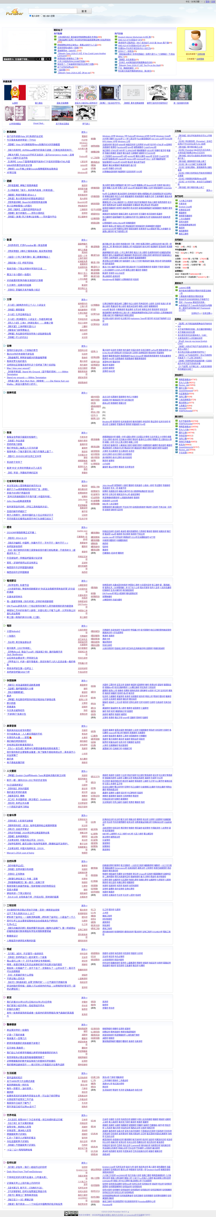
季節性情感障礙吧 (128, 1032)
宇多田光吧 (127, 353)
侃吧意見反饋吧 (115, 1184)
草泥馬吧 (144, 687)
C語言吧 (83, 162)
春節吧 (129, 708)
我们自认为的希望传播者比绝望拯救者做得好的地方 (32, 1052)
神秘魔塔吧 (82, 206)
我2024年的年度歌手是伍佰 (20, 354)
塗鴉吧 (111, 793)
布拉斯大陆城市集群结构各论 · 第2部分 (134, 71)
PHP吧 (84, 140)
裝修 (93, 1005)
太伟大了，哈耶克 (125, 51)
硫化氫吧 (112, 882)
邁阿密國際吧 (132, 531)
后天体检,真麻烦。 (16, 1048)
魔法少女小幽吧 (109, 267)
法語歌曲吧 (119, 359)
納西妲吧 (114, 214)
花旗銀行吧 (117, 748)
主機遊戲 (95, 218)
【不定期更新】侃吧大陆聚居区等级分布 (27, 1191)
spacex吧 (113, 733)
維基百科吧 (131, 145)
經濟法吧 (130, 822)
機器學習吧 (161, 159)
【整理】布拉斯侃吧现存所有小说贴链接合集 (29, 333)
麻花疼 (10, 759)
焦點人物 (95, 487)
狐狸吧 (130, 711)
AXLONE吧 (119, 273)
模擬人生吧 (148, 188)
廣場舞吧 (124, 799)
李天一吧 (114, 488)
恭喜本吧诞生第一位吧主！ (20, 668)
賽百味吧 (133, 699)
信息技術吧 (131, 172)
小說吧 (84, 334)
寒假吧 (121, 467)
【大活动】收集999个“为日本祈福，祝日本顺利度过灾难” (35, 1119)
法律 (93, 822)
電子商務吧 (113, 739)
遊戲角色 (95, 214)
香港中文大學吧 (145, 439)
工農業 (94, 736)
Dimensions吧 (121, 868)
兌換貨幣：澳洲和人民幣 (19, 1130)
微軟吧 (84, 763)
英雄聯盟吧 (150, 226)
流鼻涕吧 (138, 1041)
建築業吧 (106, 922)
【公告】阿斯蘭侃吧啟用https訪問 (192, 179)
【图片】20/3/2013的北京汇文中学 (24, 456)
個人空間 (95, 1178)
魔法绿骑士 (183, 403)
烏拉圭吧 (83, 1141)
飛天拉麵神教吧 (121, 687)
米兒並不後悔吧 (160, 318)
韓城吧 (162, 1119)
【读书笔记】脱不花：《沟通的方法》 (25, 1188)
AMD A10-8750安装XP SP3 (130, 40)
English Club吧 (108, 1167)
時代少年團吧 (132, 397)
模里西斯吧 (107, 1140)
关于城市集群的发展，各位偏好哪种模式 (195, 329)
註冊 (213, 2)
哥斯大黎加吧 (134, 1134)
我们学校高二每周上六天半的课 (22, 448)
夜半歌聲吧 (82, 648)
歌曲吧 (84, 358)
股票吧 (105, 742)
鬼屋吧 (84, 748)
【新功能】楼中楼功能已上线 (190, 147)
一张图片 (11, 636)
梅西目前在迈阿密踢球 (18, 572)
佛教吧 (84, 796)
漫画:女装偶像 (62, 103)
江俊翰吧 (112, 424)
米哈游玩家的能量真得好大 (20, 745)
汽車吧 (84, 1088)
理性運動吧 (161, 1167)
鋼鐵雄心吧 (141, 185)
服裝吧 (105, 702)
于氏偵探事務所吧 (143, 267)
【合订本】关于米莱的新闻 (20, 1123)
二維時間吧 (109, 877)
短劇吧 (145, 718)
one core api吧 (157, 139)
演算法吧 (141, 868)
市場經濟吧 (155, 828)
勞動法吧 (83, 833)
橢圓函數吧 (109, 868)
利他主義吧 (161, 787)
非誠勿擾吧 (117, 600)
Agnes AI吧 (131, 159)
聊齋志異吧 (129, 315)
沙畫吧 (117, 793)
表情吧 (111, 718)
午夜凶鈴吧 (82, 672)
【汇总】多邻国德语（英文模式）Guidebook (29, 799)
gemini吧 (131, 156)
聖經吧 (119, 796)
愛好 (93, 692)
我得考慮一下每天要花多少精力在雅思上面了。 (30, 451)
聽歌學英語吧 (114, 356)
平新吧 (161, 267)
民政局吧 (106, 501)
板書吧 (165, 448)
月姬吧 (160, 185)
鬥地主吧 (141, 534)
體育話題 (95, 550)
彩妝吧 (146, 702)
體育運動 (95, 533)
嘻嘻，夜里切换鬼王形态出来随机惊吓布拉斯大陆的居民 (34, 964)
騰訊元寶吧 (140, 156)
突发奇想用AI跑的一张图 (67, 48)
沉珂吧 (135, 353)
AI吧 (125, 156)
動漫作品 (95, 255)
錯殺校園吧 (133, 229)
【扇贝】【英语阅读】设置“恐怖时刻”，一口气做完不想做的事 (37, 982)
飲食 (93, 698)
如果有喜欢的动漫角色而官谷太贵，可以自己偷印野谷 (33, 1095)
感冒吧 (127, 1029)
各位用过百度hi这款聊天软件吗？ (192, 352)
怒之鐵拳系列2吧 (143, 217)
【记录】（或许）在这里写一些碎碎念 (25, 953)
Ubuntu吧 (118, 139)
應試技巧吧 (129, 448)
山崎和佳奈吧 (156, 244)
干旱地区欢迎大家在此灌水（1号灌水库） (27, 1177)
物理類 (94, 875)
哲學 (93, 788)
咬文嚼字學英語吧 (144, 775)
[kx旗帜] (15, 100)
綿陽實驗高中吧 (109, 437)
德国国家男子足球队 (17, 1134)
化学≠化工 (12, 924)
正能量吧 (128, 965)
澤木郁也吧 (117, 247)
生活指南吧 (82, 1078)
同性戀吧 (126, 953)
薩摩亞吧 (158, 1151)
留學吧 (111, 461)
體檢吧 (84, 1048)
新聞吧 (84, 497)
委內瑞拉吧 (146, 1145)
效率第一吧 (141, 1170)
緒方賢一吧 (167, 244)
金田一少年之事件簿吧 (123, 252)
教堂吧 (136, 796)
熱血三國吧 (152, 202)
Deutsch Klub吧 (153, 1170)
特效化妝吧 (82, 658)
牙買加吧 (106, 1134)
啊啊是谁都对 (184, 380)
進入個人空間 (49, 16)
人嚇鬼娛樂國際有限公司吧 (141, 313)
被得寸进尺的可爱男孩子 (157, 103)
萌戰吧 (144, 270)
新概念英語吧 (138, 778)
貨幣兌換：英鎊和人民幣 (19, 1127)
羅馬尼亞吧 (135, 1128)
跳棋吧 (119, 534)
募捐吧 (136, 498)
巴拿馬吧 (160, 1131)
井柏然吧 (146, 422)
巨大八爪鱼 (183, 383)
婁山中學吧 (113, 467)
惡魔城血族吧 (156, 217)
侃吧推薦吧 (167, 1190)
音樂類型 (95, 365)
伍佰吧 (84, 354)
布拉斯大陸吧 (108, 318)
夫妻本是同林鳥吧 (120, 585)
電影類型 (95, 631)
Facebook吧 (122, 147)
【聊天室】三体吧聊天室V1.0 (21, 326)
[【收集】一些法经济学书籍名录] (110, 100)
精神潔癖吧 (82, 1065)
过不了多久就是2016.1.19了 (21, 913)
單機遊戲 (95, 188)
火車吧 (105, 745)
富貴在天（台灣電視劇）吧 (116, 588)
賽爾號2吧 (106, 202)
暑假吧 (84, 448)
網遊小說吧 (143, 306)
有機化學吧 (121, 882)
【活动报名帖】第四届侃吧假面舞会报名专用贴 (77, 37)
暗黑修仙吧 (111, 205)
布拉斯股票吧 (118, 1201)
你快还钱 (182, 436)
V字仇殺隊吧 (117, 633)
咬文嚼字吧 (125, 318)
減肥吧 (84, 1035)
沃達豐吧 (141, 733)
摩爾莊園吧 (109, 196)
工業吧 (126, 736)
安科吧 (117, 318)
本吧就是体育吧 (14, 546)
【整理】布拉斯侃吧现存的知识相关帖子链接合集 (31, 699)
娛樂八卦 (95, 418)
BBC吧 (105, 504)
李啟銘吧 (166, 485)
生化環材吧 (123, 451)
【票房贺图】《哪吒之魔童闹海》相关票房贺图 (29, 251)
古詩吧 (157, 304)
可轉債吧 (130, 742)
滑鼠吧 (119, 153)
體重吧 (84, 1038)
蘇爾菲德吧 (165, 1170)
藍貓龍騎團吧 (140, 258)
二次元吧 (118, 702)
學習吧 (84, 1081)
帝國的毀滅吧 (159, 648)
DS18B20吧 (157, 932)
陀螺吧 (119, 874)
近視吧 (84, 1061)
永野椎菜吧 (143, 353)
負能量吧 (106, 965)
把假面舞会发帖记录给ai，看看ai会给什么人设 (77, 45)
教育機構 (95, 439)
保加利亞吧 (125, 1128)
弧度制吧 (112, 886)
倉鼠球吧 (139, 188)
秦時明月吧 (157, 255)
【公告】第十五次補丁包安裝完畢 (192, 164)
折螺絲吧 (136, 205)
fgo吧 (104, 194)
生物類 (94, 889)
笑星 (93, 403)
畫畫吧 (105, 793)
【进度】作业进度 (16, 440)
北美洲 (94, 1134)
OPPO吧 (118, 168)
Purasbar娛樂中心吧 (146, 1201)
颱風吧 (111, 892)
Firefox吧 (168, 139)
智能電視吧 (107, 162)
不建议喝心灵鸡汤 (16, 978)
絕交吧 (84, 961)
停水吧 (84, 1006)
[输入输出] (39, 100)
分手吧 (140, 953)
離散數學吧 (149, 865)
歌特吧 (126, 702)
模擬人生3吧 (112, 188)
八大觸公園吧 (133, 687)
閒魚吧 (84, 1107)
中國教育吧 (147, 445)
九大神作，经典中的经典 (19, 285)
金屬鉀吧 (153, 880)
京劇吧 (125, 802)
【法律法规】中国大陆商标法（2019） (26, 848)
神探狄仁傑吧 (133, 585)
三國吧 (145, 781)
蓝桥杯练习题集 (14, 444)
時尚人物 (95, 412)
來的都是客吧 (128, 590)
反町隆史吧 (129, 400)
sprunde (182, 408)
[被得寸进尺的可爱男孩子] (157, 100)
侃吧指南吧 (125, 1190)
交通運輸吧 (113, 745)
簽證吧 (117, 714)
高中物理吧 (161, 877)
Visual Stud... (38, 123)
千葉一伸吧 (135, 244)
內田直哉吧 (137, 247)
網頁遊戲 (95, 204)
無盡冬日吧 (149, 196)
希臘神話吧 (119, 315)
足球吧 (84, 563)
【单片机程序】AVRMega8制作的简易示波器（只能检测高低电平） (40, 150)
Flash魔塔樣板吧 (144, 139)
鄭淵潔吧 (155, 309)
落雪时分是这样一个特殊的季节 (22, 350)
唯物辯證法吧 (112, 790)
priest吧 (105, 309)
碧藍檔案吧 (129, 196)
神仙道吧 (154, 205)
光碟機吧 (135, 153)
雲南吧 (133, 1122)
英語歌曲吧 (129, 359)
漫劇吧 (133, 718)
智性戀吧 (120, 965)
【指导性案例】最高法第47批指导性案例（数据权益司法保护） (38, 843)
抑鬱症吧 (106, 1032)
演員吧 (111, 636)
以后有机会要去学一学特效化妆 (22, 658)
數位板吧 (126, 153)
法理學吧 (159, 819)
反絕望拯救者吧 (139, 507)
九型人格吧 (138, 834)
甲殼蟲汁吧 (82, 663)
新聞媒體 (95, 504)
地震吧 (105, 892)
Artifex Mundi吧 (119, 223)
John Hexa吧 (108, 485)
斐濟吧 (119, 1151)
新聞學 (94, 846)
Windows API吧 (142, 136)
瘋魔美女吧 (107, 633)
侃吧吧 (84, 1167)
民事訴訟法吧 (108, 819)
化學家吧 (161, 880)
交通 (93, 745)
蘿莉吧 (138, 270)
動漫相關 (95, 270)
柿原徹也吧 (125, 244)
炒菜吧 (151, 691)
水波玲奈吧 (133, 214)
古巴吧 (143, 1134)
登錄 (207, 2)
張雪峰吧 (118, 485)
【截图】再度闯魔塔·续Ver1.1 (21, 195)
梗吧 (147, 685)
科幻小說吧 (82, 323)
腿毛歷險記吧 (132, 593)
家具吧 (84, 1014)
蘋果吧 (111, 730)
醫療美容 (95, 1035)
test (179, 326)
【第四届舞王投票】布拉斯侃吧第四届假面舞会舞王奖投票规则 (84, 40)
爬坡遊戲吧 (139, 196)
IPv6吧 (147, 145)
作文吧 (119, 895)
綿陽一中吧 (109, 442)
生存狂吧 (164, 691)
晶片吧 (133, 165)
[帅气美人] (86, 121)
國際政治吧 (115, 837)
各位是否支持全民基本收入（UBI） (192, 335)
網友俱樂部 (96, 1170)
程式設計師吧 (118, 1084)
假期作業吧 (82, 441)
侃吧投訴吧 (127, 1187)
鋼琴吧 (111, 368)
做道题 (10, 1092)
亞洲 (93, 1121)
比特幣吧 (140, 145)
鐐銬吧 (84, 836)
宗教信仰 (95, 796)
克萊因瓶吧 (132, 868)
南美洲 (94, 1147)
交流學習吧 (82, 803)
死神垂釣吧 (82, 319)
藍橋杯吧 (83, 444)
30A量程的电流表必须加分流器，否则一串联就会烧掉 (33, 910)
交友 (93, 956)
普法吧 (151, 491)
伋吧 (136, 1167)
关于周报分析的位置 (186, 332)
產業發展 (95, 739)
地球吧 (138, 895)
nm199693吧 (121, 1175)
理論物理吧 (135, 877)
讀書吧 (169, 445)
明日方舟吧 (119, 196)
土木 (93, 913)
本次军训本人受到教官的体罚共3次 (24, 485)
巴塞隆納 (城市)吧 (156, 1125)
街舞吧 (117, 799)
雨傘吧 (139, 718)
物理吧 (84, 882)
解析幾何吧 (113, 871)
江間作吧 (112, 685)
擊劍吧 (149, 531)
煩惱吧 (84, 975)
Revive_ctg (183, 385)
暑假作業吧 (157, 448)
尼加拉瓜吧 (109, 1136)
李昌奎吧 (106, 488)
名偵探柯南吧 (153, 252)
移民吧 (84, 1092)
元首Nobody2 (13, 631)
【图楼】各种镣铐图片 (18, 836)
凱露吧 (159, 214)
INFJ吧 (130, 834)
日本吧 (84, 1120)
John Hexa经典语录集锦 (19, 501)
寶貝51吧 (124, 1170)
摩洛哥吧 (160, 1142)
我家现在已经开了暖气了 (19, 1103)
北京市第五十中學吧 (158, 437)
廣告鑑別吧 (82, 489)
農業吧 (119, 736)
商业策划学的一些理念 (18, 1030)
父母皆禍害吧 (108, 960)
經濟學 (94, 829)
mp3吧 (111, 359)
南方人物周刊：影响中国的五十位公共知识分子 (30, 515)
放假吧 (108, 510)
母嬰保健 (95, 1038)
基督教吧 (112, 796)
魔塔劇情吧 (82, 310)
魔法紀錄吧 (122, 194)
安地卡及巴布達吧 (132, 1131)
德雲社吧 (122, 403)
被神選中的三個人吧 (121, 313)
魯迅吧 (112, 309)
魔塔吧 (84, 185)
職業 (93, 1084)
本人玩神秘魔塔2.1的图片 (19, 206)
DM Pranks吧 (108, 593)
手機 (93, 168)
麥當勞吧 (120, 696)
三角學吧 (149, 868)
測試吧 (155, 1184)
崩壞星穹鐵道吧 (109, 208)
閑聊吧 (84, 965)
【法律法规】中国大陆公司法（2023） (26, 840)
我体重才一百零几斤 (17, 1038)
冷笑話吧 (152, 687)
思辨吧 (120, 693)
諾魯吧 (151, 1151)
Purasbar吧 (107, 1205)
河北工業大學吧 (121, 442)
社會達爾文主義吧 (148, 787)
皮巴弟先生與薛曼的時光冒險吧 (82, 642)
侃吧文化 (95, 1191)
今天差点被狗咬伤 (16, 710)
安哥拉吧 (122, 1142)
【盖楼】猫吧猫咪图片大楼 (20, 688)
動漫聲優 (95, 247)
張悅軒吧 (116, 422)
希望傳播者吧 (120, 1035)
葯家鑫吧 (138, 485)
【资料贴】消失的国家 (18, 788)
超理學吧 (141, 685)
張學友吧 (118, 353)
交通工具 (95, 1077)
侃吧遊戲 (95, 1201)
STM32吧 (115, 150)
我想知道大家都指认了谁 (67, 58)
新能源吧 (106, 925)
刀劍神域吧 (113, 258)
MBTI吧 (105, 834)
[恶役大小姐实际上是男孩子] (86, 100)
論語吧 (131, 781)
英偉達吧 (133, 733)
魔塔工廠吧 (82, 1195)
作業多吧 (83, 437)
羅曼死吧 (116, 362)
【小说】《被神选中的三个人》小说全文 (26, 305)
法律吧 (152, 819)
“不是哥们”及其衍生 (16, 714)
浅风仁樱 (182, 397)
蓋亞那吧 (156, 1148)
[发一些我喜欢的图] (181, 100)
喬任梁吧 (154, 422)
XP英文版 (11, 172)
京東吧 (166, 730)
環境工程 (95, 929)
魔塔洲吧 (83, 330)
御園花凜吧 (123, 214)
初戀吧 (111, 953)
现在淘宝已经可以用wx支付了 (21, 1106)
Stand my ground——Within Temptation (26, 377)
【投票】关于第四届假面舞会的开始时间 (195, 324)
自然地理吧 (134, 886)
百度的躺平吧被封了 (17, 511)
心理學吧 (113, 834)
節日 (93, 708)
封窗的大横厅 (13, 1009)
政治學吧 (106, 837)
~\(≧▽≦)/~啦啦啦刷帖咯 (19, 1149)
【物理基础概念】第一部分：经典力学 (25, 882)
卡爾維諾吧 (120, 309)
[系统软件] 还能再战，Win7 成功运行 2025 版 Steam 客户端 (143, 43)
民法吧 (84, 826)
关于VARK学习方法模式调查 (21, 1081)
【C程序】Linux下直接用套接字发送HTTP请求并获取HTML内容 (38, 161)
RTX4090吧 (150, 153)
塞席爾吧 (128, 1140)
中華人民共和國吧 (144, 1119)
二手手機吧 (107, 1080)
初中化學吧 (107, 454)
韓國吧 (155, 1119)
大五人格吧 (122, 834)
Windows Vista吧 (163, 136)
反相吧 (150, 874)
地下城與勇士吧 (121, 231)
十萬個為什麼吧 (125, 445)
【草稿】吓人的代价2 (17, 337)
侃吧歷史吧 (145, 1190)
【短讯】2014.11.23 (17, 538)
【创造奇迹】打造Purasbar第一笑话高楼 (27, 245)
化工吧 (84, 924)
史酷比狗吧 (147, 255)
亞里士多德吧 (110, 784)
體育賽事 (95, 537)
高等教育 (95, 451)
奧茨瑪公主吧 (108, 261)
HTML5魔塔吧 (118, 202)
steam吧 (131, 188)
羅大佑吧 (83, 361)
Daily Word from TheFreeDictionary (24, 1171)
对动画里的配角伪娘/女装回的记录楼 (25, 280)
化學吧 (84, 886)
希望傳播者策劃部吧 (111, 498)
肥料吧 (84, 917)
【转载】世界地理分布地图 (20, 869)
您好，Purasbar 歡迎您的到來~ (192, 302)
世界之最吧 (117, 802)
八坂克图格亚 (184, 400)
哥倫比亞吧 (123, 1148)
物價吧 (84, 853)
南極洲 (94, 1154)
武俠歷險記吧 (158, 194)
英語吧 (84, 775)
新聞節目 (95, 597)
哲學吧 (127, 787)
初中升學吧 (117, 454)
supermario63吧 (109, 229)
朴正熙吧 (106, 781)
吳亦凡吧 (106, 397)
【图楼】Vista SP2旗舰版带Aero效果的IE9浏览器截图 (33, 144)
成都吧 (168, 1119)
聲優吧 (118, 279)
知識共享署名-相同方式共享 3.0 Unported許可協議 (121, 1215)
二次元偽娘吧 (108, 270)
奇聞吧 (127, 691)
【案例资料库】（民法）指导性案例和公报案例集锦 (32, 825)
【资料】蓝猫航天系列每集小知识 (23, 290)
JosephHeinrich (185, 391)
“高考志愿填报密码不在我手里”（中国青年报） (29, 496)
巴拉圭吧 (132, 1148)
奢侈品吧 (135, 739)
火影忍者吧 (123, 258)
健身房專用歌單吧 (151, 356)
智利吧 (84, 1138)
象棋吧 (134, 534)
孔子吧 (152, 781)
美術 (93, 793)
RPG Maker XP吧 (109, 141)
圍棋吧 (155, 531)
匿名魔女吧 (131, 267)
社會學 (94, 840)
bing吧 (130, 147)
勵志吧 (136, 965)
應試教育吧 (107, 448)
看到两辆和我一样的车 (18, 1085)
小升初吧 (106, 464)
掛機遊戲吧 (131, 223)
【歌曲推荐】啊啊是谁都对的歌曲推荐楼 (27, 357)
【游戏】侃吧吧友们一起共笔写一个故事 (27, 957)
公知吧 (84, 515)
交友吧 (84, 957)
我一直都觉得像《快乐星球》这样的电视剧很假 (30, 601)
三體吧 (84, 326)
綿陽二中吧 (133, 442)
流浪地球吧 (82, 668)
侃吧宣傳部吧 (156, 1190)
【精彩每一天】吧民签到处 (20, 263)
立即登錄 (200, 59)
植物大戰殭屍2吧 (144, 194)
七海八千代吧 (136, 261)
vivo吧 (84, 169)
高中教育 (95, 457)
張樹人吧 (117, 1181)
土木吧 (105, 913)
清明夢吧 (144, 691)
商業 (93, 731)
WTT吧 (152, 537)
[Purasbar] (14, 15)
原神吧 (84, 213)
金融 (93, 742)
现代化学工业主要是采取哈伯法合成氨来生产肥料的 (32, 920)
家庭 (93, 1002)
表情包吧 (83, 714)
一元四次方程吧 (137, 865)
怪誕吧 (140, 793)
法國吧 (117, 1125)
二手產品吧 (82, 1099)
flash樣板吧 (152, 229)
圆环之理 (182, 388)
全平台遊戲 (96, 209)
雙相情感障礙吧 (109, 1041)
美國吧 (105, 1131)
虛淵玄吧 (116, 276)
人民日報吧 (113, 504)
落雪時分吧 (82, 350)
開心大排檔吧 (162, 229)
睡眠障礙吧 (82, 1057)
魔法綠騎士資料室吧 (162, 1178)
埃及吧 (169, 1140)
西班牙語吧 (82, 807)
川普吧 (125, 485)
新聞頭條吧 (82, 493)
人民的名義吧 (165, 588)
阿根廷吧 (83, 1123)
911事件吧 (159, 781)
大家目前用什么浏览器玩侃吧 (190, 338)
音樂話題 (95, 357)
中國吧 (111, 1119)
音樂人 (94, 351)
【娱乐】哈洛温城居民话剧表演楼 (23, 685)
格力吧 (120, 733)
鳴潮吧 (165, 208)
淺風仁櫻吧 (146, 1175)
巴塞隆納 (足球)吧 (109, 553)
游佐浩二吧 (107, 247)
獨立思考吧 (119, 787)
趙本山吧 (106, 403)
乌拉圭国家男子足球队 (18, 1141)
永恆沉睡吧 (82, 368)
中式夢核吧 (132, 793)
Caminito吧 (136, 1145)
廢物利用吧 (134, 691)
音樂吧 (105, 371)
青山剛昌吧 (107, 276)
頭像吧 (120, 691)
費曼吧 (153, 877)
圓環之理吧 (130, 270)
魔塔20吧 (121, 226)
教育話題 (95, 447)
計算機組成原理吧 (110, 172)
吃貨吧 (105, 696)
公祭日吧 (112, 494)
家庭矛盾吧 (119, 960)
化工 (93, 910)
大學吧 (105, 451)
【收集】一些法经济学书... (110, 103)
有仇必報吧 (119, 956)
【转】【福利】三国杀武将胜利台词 (24, 209)
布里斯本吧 (127, 1151)
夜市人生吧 (154, 588)
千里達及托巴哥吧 (148, 1131)
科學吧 (84, 879)
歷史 (93, 782)
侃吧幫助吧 (137, 1187)
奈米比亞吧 (131, 1142)
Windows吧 (82, 173)
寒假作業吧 (147, 448)
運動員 (94, 543)
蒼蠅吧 (111, 889)
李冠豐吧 (158, 485)
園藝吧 (114, 693)
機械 (93, 916)
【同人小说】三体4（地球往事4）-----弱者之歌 (30, 323)
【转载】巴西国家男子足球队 (21, 1145)
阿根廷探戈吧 (108, 799)
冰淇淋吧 (112, 699)
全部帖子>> (196, 313)
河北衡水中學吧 (125, 439)
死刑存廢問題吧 (119, 822)
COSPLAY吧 (119, 270)
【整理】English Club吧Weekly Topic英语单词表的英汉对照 (36, 775)
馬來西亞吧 (125, 1119)
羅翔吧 (131, 485)
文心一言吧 (151, 159)
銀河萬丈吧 (107, 244)
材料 (93, 919)
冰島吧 (144, 1128)
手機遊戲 (95, 196)
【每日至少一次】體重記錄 (20, 1199)
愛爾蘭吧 (133, 1125)
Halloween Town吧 (138, 318)
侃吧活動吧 (138, 1196)
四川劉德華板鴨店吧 (139, 491)
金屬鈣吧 (116, 880)
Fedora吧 (83, 156)
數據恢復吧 (125, 165)
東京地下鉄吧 (124, 1122)
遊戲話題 (95, 223)
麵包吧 (126, 699)
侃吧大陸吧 (82, 1191)
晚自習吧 (162, 445)
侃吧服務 (95, 1185)
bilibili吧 (83, 165)
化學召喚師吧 (108, 304)
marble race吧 (108, 537)
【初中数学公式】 (16, 865)
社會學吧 (106, 840)
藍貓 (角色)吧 (156, 261)
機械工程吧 (107, 916)
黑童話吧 (114, 306)
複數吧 (157, 865)
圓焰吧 (167, 267)
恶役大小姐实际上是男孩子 (86, 103)
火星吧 (132, 895)
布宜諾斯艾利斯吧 (110, 1148)
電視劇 (94, 588)
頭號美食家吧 (108, 1172)
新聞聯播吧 (107, 597)
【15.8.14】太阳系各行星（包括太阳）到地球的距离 (33, 897)
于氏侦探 (182, 453)
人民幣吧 (164, 828)
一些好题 (61, 70)
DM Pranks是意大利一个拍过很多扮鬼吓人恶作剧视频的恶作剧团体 (40, 606)
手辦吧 (111, 273)
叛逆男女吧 (82, 1204)
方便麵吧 (112, 696)
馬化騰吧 (83, 759)
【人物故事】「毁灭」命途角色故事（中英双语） (30, 190)
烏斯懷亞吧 (155, 1145)
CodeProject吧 (150, 147)
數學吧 (84, 866)
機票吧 (111, 714)
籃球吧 (108, 534)
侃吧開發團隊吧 (115, 1187)
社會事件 (95, 494)
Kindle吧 (116, 162)
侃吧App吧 (127, 1184)
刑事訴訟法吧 (158, 822)
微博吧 (113, 147)
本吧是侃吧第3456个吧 (18, 672)
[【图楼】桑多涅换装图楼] (133, 100)
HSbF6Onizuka (185, 411)
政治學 (94, 837)
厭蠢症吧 (167, 963)
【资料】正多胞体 (16, 874)
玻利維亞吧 (165, 1145)
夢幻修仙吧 (145, 205)
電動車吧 (120, 1077)
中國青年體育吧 (109, 540)
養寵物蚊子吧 (121, 711)
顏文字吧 (118, 718)
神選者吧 (132, 1170)
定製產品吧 (82, 1096)
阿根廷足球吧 (108, 531)
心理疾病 (95, 1032)
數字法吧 (83, 844)
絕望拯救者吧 (108, 1035)
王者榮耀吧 (159, 196)
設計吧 (124, 793)
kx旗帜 (15, 103)
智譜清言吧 (113, 159)
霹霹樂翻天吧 (108, 252)
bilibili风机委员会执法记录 (19, 165)
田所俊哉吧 (109, 264)
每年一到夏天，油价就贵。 (20, 1088)
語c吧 (125, 693)
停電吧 (84, 1002)
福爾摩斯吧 (153, 306)
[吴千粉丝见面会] (62, 121)
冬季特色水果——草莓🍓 (19, 737)
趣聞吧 (105, 691)
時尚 (93, 704)
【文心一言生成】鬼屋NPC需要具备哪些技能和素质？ (33, 748)
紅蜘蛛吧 (106, 590)
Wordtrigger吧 (108, 279)
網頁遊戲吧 (127, 205)
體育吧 (84, 546)
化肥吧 (84, 921)
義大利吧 (116, 1128)
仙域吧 (119, 205)
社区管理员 (183, 394)
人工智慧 (95, 158)
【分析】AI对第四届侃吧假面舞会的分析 (135, 62)
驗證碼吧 (122, 172)
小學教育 (95, 464)
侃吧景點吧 (135, 1190)
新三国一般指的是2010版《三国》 (24, 617)
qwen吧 (149, 156)
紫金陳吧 (129, 309)
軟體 (93, 139)
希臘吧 (140, 1125)
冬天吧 (84, 1103)
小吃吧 (105, 699)
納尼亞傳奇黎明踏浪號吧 (160, 630)
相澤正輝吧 (145, 244)
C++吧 (126, 139)
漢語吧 (147, 778)
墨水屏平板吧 (139, 162)
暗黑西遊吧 (162, 202)
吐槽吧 (142, 965)
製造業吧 (112, 736)
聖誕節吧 (114, 708)
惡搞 (93, 686)
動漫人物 (95, 262)
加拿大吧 (120, 1131)
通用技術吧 (82, 941)
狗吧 (85, 710)
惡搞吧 (84, 707)
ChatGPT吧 (164, 156)
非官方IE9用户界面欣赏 (18, 493)
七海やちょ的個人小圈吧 (142, 1178)
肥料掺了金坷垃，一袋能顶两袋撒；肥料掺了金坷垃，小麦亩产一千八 (41, 917)
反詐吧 (120, 510)
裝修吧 (84, 1009)
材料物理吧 (107, 919)
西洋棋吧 (126, 534)
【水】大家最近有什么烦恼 (20, 975)
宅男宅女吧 (82, 1188)
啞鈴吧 (105, 547)
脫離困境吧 (82, 970)
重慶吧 (145, 1122)
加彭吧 (151, 1140)
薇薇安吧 (106, 214)
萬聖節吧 (83, 685)
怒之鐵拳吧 (82, 217)
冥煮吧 (131, 802)
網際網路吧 (138, 147)
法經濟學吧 (82, 829)
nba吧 (113, 534)
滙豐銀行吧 (107, 748)
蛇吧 (113, 711)
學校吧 (135, 439)
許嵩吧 (119, 350)
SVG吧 (139, 172)
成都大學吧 (131, 437)
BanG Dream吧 (137, 356)
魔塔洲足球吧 (132, 306)
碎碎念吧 (83, 954)
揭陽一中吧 (121, 437)
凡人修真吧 (129, 202)
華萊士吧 (149, 696)
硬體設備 (95, 152)
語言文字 (95, 777)
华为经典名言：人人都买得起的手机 (24, 734)
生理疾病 (95, 1029)
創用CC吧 (83, 700)
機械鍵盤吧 (141, 150)
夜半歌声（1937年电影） (19, 648)
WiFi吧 (122, 150)
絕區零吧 (126, 208)
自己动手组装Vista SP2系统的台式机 (25, 136)
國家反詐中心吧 (123, 494)
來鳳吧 (139, 1122)
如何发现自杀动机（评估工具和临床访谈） (28, 506)
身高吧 (131, 1041)
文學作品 (95, 314)
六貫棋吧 (142, 531)
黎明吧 (129, 424)
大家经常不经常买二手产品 (20, 1099)
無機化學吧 (143, 880)
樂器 (93, 368)
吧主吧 (161, 1184)
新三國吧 (83, 617)
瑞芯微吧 (106, 150)
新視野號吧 (82, 914)
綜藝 (93, 593)
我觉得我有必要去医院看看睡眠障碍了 (25, 1057)
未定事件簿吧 (115, 199)
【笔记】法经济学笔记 (18, 829)
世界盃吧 (119, 537)
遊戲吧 (158, 226)
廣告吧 (121, 739)
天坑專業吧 (113, 451)
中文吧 (160, 778)
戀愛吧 (105, 953)
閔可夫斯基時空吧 (122, 877)
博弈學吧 (124, 828)
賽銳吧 (137, 802)
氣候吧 (126, 886)
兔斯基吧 (126, 261)
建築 (93, 922)
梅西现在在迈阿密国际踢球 (20, 567)
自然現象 (95, 892)
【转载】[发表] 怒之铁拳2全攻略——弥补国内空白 (31, 216)
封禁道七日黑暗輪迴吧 (162, 313)
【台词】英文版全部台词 (19, 642)
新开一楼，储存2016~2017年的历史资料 (27, 780)
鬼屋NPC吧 (107, 1084)
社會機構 (95, 501)
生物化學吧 (129, 889)
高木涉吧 (146, 247)
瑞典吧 (146, 1125)
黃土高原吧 (113, 1122)
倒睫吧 (115, 1029)
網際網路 (95, 146)
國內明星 (95, 397)
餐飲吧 (142, 739)
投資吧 (137, 742)
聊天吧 (131, 693)
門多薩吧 (140, 1148)
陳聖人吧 (128, 1178)
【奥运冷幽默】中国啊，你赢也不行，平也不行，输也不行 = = (37, 543)
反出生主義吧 (108, 787)
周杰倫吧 (83, 365)
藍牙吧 (163, 150)
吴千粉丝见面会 (62, 124)
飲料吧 (142, 696)
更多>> (84, 132)
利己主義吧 (135, 787)
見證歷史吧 (113, 491)
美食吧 (127, 696)
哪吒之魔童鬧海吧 (116, 255)
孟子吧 (119, 784)
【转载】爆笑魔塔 (16, 309)
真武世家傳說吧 (140, 202)
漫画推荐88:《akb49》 (67, 51)
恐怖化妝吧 (134, 702)
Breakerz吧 (107, 422)
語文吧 (84, 792)
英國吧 (84, 1127)
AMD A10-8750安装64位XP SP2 (132, 46)
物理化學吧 (134, 880)
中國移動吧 (143, 730)
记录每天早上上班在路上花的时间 (23, 1183)
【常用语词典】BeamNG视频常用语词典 (27, 202)
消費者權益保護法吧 (143, 822)
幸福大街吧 (135, 350)
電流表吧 (83, 910)
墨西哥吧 (112, 1131)
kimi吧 (105, 159)
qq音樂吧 (168, 145)
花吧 (141, 702)
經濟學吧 (146, 828)
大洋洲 (94, 1151)
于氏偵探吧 (147, 1181)
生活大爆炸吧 (116, 590)
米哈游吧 (83, 745)
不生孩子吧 (82, 519)
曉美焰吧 (146, 261)
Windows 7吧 (121, 136)
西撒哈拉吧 (141, 1142)
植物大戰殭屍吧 (117, 185)
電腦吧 (84, 136)
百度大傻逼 (12, 889)
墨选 (9, 696)
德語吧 (84, 799)
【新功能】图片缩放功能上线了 (191, 187)
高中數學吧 (107, 457)
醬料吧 (162, 696)
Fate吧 (133, 185)
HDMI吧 (123, 162)
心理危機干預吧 (132, 1035)
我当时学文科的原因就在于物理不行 (194, 299)
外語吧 (154, 778)
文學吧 (84, 703)
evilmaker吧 (107, 1181)
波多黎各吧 (123, 1134)
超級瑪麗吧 (117, 217)
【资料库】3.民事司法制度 (20, 820)
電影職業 (95, 636)
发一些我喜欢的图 (181, 103)
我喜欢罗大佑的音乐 (17, 361)
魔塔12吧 (113, 226)
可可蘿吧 (142, 214)
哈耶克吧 (116, 828)
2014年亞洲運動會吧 (140, 537)
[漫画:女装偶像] (62, 100)
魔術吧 (108, 693)
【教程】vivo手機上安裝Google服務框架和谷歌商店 (32, 169)
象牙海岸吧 (137, 1140)
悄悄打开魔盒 (184, 442)
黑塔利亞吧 (137, 255)
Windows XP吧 (108, 136)
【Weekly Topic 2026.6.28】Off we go (73, 73)
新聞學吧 (106, 846)
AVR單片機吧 (108, 139)
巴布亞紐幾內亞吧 (140, 1151)
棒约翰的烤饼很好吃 (17, 741)
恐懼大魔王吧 (108, 315)
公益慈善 (95, 498)
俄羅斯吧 (125, 1125)
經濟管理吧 (109, 831)
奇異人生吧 (122, 188)
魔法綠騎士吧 (136, 1181)
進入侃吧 (35, 16)
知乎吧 (153, 145)
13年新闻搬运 (15, 124)
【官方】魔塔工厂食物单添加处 (22, 1195)
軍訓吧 (84, 486)
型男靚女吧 (115, 1170)
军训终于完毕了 (14, 462)
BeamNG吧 (82, 202)
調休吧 (114, 510)
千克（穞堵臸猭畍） (126, 68)
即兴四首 (11, 703)
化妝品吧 (159, 702)
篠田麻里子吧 (118, 400)
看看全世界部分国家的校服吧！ (22, 437)
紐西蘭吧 (112, 1151)
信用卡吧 (122, 742)
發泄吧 (84, 987)
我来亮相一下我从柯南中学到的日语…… (27, 268)
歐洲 (93, 1127)
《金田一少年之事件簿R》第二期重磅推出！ (28, 257)
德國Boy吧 (109, 687)
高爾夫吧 (163, 531)
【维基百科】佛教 (16, 796)
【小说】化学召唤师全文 (19, 314)
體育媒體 (95, 540)
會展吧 (127, 739)
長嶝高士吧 (127, 247)
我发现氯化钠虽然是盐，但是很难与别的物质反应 (31, 886)
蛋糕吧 (119, 699)
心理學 (94, 834)
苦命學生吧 (129, 467)
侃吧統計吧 (146, 1184)
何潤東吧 (114, 397)
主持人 (94, 415)
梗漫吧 (84, 692)
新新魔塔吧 (82, 195)
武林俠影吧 (132, 194)
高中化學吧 (117, 457)
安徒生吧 (163, 309)
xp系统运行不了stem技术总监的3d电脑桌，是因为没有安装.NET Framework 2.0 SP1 (195, 307)
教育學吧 (106, 850)
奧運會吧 (83, 543)
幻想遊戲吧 (107, 223)
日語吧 (84, 785)
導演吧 (105, 636)
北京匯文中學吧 (142, 437)
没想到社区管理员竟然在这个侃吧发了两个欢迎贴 (31, 365)
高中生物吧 (119, 889)
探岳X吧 (83, 1085)
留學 (93, 461)
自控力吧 (138, 1090)
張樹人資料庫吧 (117, 1178)
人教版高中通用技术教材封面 (21, 940)
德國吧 (84, 1134)
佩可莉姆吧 (151, 214)
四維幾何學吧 (108, 865)
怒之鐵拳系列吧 (129, 217)
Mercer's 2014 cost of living (20, 853)
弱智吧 (160, 685)
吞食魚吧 (142, 229)
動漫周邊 (95, 273)
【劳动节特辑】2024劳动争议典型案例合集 (28, 832)
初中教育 (95, 454)
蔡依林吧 (152, 353)
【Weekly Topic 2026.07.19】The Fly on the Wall (139, 65)
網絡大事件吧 (124, 491)
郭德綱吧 (114, 403)
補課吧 (155, 445)
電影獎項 (95, 639)
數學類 (94, 868)
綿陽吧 (134, 1119)
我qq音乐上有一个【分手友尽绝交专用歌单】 (29, 961)
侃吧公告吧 (137, 1184)
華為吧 (84, 734)
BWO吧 (112, 371)
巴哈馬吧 (114, 1134)
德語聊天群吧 (110, 778)
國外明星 (95, 400)
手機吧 (111, 168)
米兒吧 (84, 337)
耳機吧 (157, 150)
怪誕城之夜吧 (120, 648)
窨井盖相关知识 (14, 1077)
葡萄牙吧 (151, 1128)
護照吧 (124, 714)
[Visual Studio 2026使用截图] (39, 121)
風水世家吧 (144, 588)
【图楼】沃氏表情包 (126, 60)
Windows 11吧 (124, 141)
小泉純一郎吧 (148, 485)
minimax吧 (141, 159)
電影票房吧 (107, 642)
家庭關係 (95, 960)
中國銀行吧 (127, 748)
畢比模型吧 (148, 834)
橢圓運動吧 (158, 874)
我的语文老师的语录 (17, 792)
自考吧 (131, 451)
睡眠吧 (111, 1038)
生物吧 (105, 889)
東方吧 (127, 185)
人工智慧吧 (107, 156)
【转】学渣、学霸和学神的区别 (22, 472)
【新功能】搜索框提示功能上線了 (192, 161)
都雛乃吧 (118, 261)
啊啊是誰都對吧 (158, 1175)
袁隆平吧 (122, 488)
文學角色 (95, 324)
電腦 (93, 165)
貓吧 (85, 689)
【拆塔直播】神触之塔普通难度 (22, 185)
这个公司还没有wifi (65, 67)
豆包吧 (155, 156)
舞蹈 (93, 799)
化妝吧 (152, 702)
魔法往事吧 (121, 267)
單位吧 (136, 874)
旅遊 (93, 714)
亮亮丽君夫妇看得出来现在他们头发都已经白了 (30, 518)
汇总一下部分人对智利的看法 (21, 1137)
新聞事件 (95, 491)
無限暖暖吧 (157, 208)
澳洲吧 (84, 1131)
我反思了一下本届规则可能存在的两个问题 (75, 64)
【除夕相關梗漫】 (16, 692)
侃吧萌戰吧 (148, 1196)
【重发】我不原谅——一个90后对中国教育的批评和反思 (34, 1204)
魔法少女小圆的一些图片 (19, 274)
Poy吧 (142, 424)
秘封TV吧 (130, 1167)
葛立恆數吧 (125, 865)
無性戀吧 (118, 953)
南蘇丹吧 (114, 1142)
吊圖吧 (105, 685)
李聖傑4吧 (121, 424)
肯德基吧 (135, 696)
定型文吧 (83, 696)
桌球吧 (123, 531)
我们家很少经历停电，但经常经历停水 (25, 1005)
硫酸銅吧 (130, 882)
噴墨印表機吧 (110, 153)
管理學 (94, 843)
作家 (93, 309)
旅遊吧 (105, 714)
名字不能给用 (184, 421)
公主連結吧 (112, 194)
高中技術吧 (127, 457)
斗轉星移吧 (82, 585)
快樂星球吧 (82, 601)
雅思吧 (84, 452)
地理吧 (84, 869)
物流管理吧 (123, 745)
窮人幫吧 (152, 1167)
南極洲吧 (106, 1154)
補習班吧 (138, 448)
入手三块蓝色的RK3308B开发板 (71, 61)
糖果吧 (168, 696)
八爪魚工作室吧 (109, 1175)
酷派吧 (130, 162)
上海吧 (105, 1122)
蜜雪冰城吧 (119, 730)
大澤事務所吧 (127, 279)
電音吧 (105, 365)
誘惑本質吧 (82, 378)
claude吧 (122, 159)
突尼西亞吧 (151, 1142)
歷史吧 (84, 789)
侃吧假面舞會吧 (126, 1196)
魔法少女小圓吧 (140, 252)
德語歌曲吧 (82, 383)
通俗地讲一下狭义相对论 (19, 893)
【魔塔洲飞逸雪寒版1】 (18, 330)
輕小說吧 (122, 306)
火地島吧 (148, 1148)
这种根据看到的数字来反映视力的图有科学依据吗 (31, 1061)
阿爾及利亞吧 (160, 1140)
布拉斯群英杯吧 (131, 1201)
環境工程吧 (107, 929)
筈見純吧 (162, 247)
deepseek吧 (117, 156)
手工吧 (157, 691)
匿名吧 (115, 145)
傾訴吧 (113, 965)
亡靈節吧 (144, 708)
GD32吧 (150, 150)
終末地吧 (134, 208)
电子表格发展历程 (16, 762)
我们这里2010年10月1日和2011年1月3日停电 (29, 1002)
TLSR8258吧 (130, 150)
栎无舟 (182, 445)
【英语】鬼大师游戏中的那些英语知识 (25, 198)
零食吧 (156, 696)
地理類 (94, 886)
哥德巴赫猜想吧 (160, 868)
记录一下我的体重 (16, 1034)
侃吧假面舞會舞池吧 (111, 1196)
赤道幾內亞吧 (118, 1140)
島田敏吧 (154, 247)
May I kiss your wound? (18, 368)
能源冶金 (95, 925)
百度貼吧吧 (107, 145)
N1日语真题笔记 (15, 785)
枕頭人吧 (164, 304)
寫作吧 (150, 318)
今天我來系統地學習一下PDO (21, 140)
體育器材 (95, 547)
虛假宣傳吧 (135, 494)
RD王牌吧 (125, 1181)
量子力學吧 (145, 877)
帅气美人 (86, 124)
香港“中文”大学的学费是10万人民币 (24, 468)
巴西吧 (84, 1145)
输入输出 (39, 103)
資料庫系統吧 (108, 932)
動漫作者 (95, 276)
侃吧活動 (95, 1197)
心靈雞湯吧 (82, 979)
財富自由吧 (113, 742)
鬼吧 (143, 802)
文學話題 (95, 320)
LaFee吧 (154, 350)
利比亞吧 (106, 1142)
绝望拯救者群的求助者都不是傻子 (23, 1043)
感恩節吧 (136, 708)
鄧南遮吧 (138, 781)
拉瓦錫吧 (125, 880)
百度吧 (84, 730)
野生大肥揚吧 (120, 593)
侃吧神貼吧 (129, 1192)
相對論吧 (83, 893)
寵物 (93, 711)
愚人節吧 (122, 708)
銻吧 (85, 890)
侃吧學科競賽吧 (160, 1196)
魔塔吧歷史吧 (116, 781)
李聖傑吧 (160, 353)
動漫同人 (95, 267)
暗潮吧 (111, 365)
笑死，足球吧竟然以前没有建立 (22, 562)
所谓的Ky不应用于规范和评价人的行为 (134, 48)
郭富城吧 (136, 424)
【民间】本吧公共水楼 (18, 803)
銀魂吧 (131, 258)
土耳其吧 (108, 1128)
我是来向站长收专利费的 (19, 730)
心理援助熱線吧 (126, 498)
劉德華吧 (122, 397)
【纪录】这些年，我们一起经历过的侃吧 (27, 1167)
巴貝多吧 (168, 1131)
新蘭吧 (154, 267)
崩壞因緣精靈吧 (145, 208)
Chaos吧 (143, 874)
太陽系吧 (83, 897)
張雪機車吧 (134, 736)
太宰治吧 (137, 309)
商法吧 (84, 840)
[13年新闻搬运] (15, 121)
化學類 (94, 881)
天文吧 (126, 895)
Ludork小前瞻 (185, 288)
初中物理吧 (127, 874)
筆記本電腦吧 (114, 165)
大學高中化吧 (118, 448)
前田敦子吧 (107, 400)
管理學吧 (106, 843)
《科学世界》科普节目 (18, 585)
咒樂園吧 (83, 636)
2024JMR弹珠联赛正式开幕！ (21, 532)
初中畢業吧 (127, 454)
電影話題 (95, 645)
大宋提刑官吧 (145, 585)
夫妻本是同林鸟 (14, 596)
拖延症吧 (83, 982)
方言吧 (124, 775)
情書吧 (134, 953)
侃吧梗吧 (116, 1190)
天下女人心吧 (133, 588)
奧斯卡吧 (106, 639)
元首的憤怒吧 (108, 648)
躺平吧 (84, 511)
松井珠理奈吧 (126, 422)
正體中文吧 (127, 778)
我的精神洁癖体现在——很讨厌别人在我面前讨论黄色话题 (35, 1064)
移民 (93, 1087)
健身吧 (84, 552)
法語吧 (119, 778)
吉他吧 (105, 368)
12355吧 (114, 501)
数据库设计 (12, 936)
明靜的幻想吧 (122, 229)
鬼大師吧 (83, 199)
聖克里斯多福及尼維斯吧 (157, 1134)
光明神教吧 (127, 796)
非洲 (93, 1141)
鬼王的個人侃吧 (134, 1175)
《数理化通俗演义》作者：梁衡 (22, 878)
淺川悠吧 (116, 244)
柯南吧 (136, 279)
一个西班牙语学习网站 (18, 806)
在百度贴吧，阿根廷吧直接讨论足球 (24, 558)
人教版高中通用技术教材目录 (191, 296)
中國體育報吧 (122, 540)
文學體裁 (95, 305)
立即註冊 (201, 54)
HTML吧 (160, 145)
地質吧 (119, 886)
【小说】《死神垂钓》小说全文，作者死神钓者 (29, 319)
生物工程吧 (82, 930)
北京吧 (117, 1119)
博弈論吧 (138, 828)
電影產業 (95, 642)
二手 (93, 1080)
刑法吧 (109, 822)
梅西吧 (84, 572)
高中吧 (115, 439)
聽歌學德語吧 (140, 359)
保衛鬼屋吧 (158, 188)
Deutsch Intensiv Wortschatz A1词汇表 (134, 37)
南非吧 (145, 1140)
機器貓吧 (128, 255)
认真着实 (182, 406)
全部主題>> (207, 313)
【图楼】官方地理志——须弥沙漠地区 (25, 213)
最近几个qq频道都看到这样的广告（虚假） (28, 489)
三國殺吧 (83, 209)
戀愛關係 (95, 953)
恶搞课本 (11, 706)
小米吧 (84, 754)
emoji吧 (126, 718)
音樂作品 (95, 362)
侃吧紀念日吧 (108, 1192)
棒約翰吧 (83, 741)
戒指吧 (111, 702)
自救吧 (160, 963)
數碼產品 (95, 162)
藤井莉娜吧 (137, 422)
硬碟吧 (142, 153)
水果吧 (84, 738)
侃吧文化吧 (119, 1192)
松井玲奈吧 (163, 422)
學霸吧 (84, 473)
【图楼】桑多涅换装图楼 (133, 103)
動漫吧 (84, 285)
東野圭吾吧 (146, 309)
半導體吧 (143, 736)
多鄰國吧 (106, 147)
